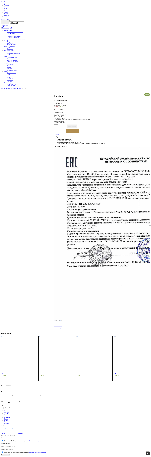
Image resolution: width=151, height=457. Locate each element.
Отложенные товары (4, 25)
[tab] (58, 328)
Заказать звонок (13, 23)
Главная (3, 88)
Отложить (56, 134)
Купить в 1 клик (72, 131)
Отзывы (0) (58, 327)
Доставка (6, 15)
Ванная (8, 88)
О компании (7, 11)
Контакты (6, 16)
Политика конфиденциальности (37, 440)
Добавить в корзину (72, 126)
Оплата (6, 13)
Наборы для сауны (16, 88)
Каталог (6, 12)
